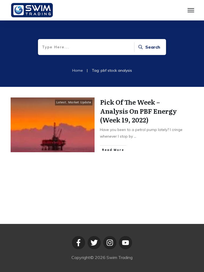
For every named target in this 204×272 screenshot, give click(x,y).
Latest (61, 102)
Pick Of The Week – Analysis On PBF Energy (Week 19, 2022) (138, 110)
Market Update (79, 102)
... (135, 136)
